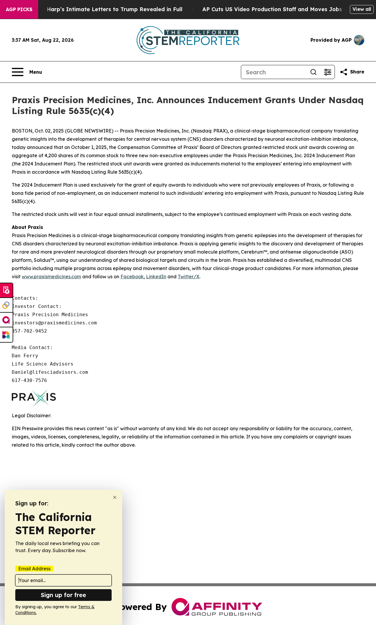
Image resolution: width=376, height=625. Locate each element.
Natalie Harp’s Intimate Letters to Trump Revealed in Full (103, 9)
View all (361, 9)
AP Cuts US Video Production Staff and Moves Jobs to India (284, 9)
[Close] (115, 497)
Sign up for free (63, 595)
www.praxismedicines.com (51, 276)
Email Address (34, 569)
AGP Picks (19, 9)
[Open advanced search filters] (327, 72)
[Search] (313, 72)
